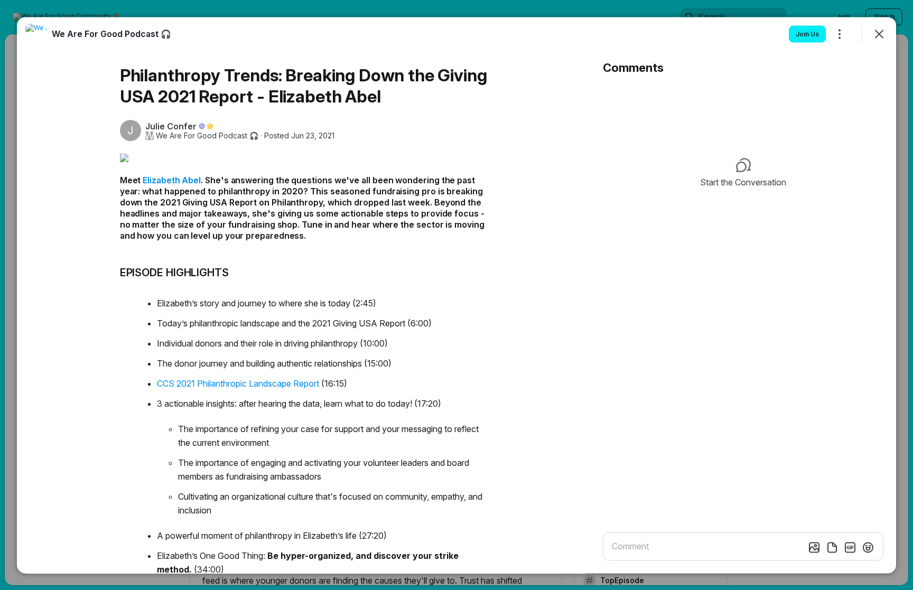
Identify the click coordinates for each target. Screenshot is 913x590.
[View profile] (35, 33)
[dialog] (456, 295)
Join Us (807, 34)
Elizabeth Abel (172, 179)
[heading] (111, 33)
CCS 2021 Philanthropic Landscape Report (238, 383)
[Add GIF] (850, 547)
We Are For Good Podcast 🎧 (207, 135)
